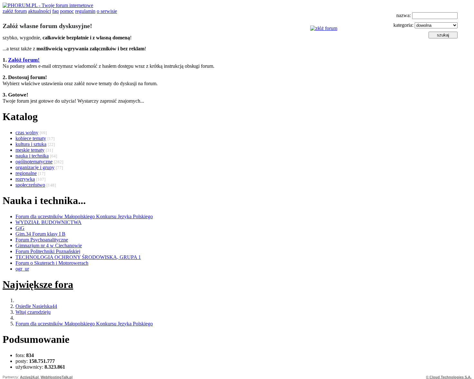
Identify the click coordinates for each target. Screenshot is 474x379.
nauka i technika (32, 156)
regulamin (85, 11)
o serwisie (107, 11)
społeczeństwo (30, 185)
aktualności (39, 11)
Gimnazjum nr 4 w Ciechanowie (48, 245)
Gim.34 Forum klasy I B (40, 234)
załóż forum (15, 11)
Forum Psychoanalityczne (41, 239)
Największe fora (38, 284)
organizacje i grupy (34, 167)
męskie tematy (29, 150)
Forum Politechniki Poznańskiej (47, 251)
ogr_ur (22, 268)
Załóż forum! (24, 60)
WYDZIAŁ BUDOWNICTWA (48, 222)
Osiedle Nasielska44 (36, 306)
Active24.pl (29, 377)
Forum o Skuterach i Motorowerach (51, 263)
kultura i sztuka (30, 144)
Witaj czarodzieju (33, 312)
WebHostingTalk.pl (57, 377)
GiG (20, 228)
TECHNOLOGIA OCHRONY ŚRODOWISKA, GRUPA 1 (78, 257)
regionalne (26, 173)
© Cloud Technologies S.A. (448, 377)
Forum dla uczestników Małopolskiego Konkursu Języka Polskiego (84, 216)
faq (55, 11)
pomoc (67, 11)
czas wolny (26, 132)
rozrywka (25, 179)
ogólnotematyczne (34, 161)
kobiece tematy (30, 138)
